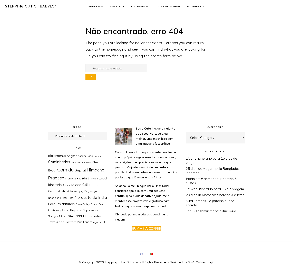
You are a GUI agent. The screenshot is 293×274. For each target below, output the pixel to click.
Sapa (86, 210)
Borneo (98, 156)
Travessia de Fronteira (62, 222)
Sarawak (94, 210)
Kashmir (76, 185)
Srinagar (53, 216)
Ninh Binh (67, 197)
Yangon (94, 222)
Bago (90, 156)
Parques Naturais (61, 204)
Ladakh (60, 191)
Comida (65, 170)
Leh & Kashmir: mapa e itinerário (211, 211)
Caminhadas (59, 161)
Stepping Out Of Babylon (31, 6)
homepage (114, 49)
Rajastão (76, 210)
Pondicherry (54, 210)
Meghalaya (90, 191)
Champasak (77, 162)
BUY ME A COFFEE (146, 228)
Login (210, 262)
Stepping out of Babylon (121, 262)
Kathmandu (91, 184)
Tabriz (62, 216)
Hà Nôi (86, 178)
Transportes (93, 216)
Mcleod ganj (76, 191)
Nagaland (53, 197)
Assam (81, 156)
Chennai (88, 162)
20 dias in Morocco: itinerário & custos (215, 195)
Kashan (67, 185)
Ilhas (93, 178)
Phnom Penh (97, 204)
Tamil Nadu (75, 216)
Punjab (65, 210)
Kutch (51, 191)
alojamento (57, 155)
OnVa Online (196, 262)
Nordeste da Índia (90, 197)
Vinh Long (83, 222)
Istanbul (102, 178)
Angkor (72, 156)
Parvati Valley (82, 204)
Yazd (102, 222)
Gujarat (80, 170)
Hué (79, 178)
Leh (68, 191)
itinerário (55, 185)
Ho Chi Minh (70, 179)
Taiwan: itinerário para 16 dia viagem (215, 189)
